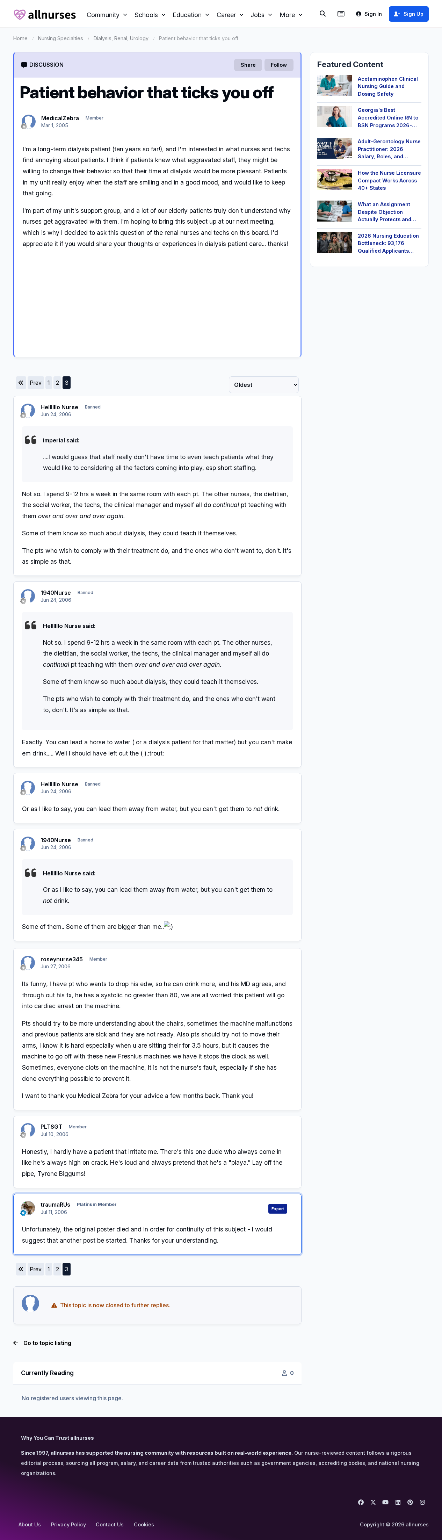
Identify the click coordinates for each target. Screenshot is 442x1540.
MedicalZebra (60, 118)
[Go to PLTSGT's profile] (28, 1130)
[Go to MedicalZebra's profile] (29, 122)
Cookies (144, 1524)
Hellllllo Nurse (59, 407)
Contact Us (110, 1524)
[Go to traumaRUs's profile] (28, 1208)
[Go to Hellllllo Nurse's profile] (28, 411)
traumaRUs (55, 1204)
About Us (30, 1524)
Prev (36, 382)
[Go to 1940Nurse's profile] (28, 596)
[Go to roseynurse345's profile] (28, 963)
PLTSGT (51, 1126)
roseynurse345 (62, 959)
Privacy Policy (68, 1524)
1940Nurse (56, 592)
